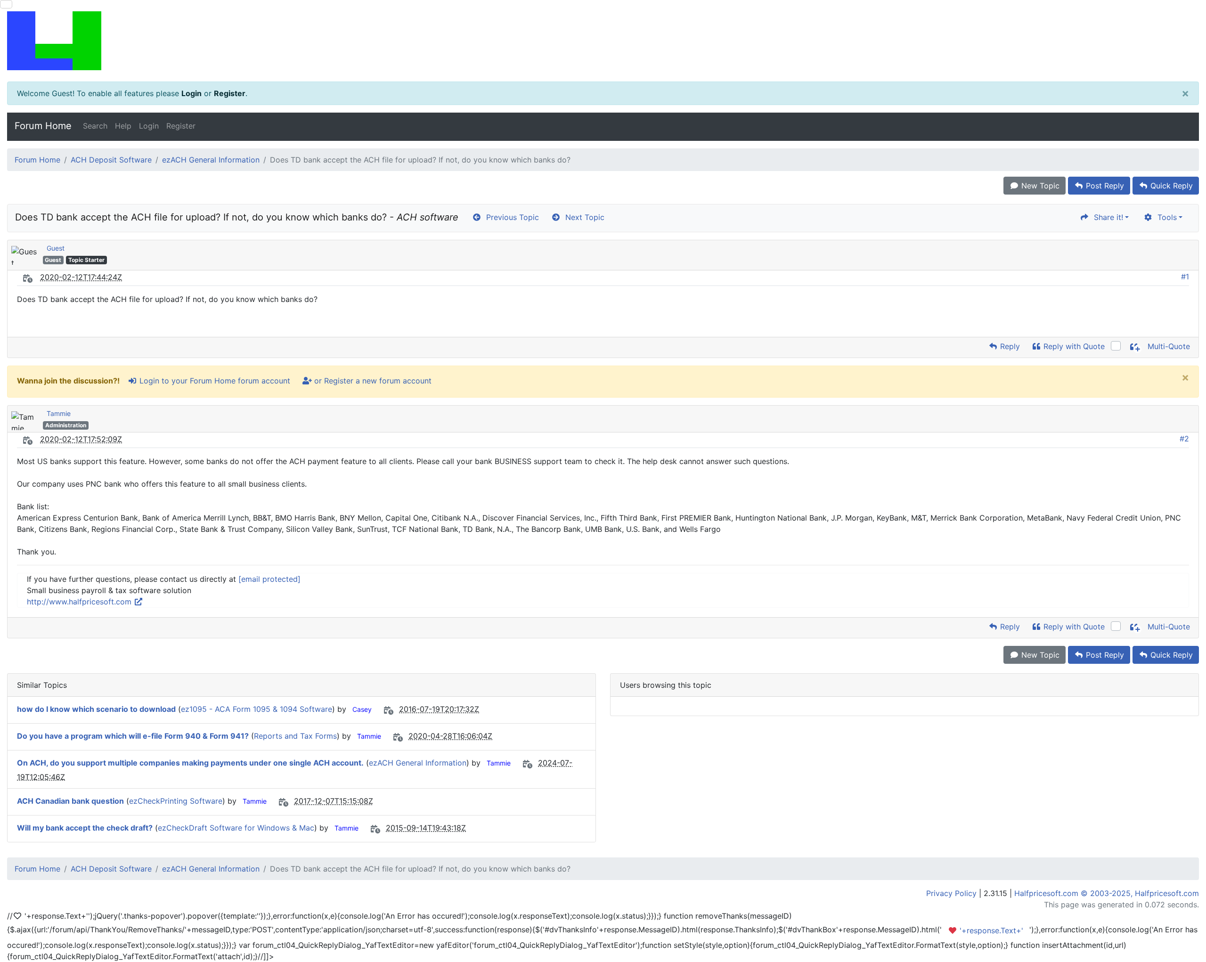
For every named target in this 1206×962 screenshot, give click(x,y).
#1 (1185, 276)
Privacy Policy (951, 893)
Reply (1009, 346)
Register (229, 93)
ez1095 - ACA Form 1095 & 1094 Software (256, 709)
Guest (56, 248)
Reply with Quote (1073, 346)
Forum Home (43, 125)
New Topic (1039, 185)
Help (123, 125)
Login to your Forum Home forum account (213, 380)
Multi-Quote (1167, 346)
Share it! (1106, 217)
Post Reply (1104, 185)
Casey (362, 709)
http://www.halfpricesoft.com (80, 601)
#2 (1184, 438)
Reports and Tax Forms (295, 736)
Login (191, 93)
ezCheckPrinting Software (175, 801)
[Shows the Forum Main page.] (603, 40)
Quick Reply (1170, 185)
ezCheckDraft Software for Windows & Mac (236, 827)
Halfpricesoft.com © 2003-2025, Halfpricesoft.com (1106, 893)
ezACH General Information (211, 159)
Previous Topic (510, 217)
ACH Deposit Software (111, 159)
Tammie (59, 413)
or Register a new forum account (372, 380)
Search (95, 125)
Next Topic (582, 217)
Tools (1165, 217)
